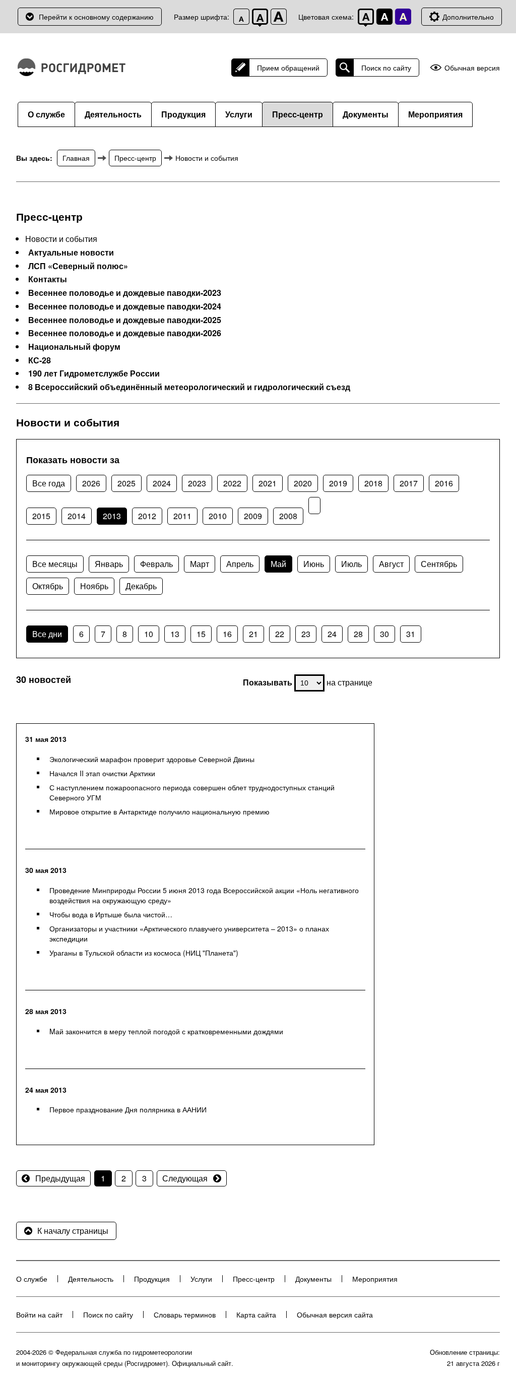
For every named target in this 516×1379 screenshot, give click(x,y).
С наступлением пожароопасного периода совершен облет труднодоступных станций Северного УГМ (192, 792)
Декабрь (141, 586)
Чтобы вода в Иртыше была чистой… (110, 914)
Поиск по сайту (386, 67)
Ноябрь (94, 586)
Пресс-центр (297, 114)
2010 (218, 516)
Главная (76, 158)
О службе (46, 114)
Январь (109, 564)
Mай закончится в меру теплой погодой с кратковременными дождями (166, 1031)
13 (174, 634)
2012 (147, 516)
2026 (91, 483)
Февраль (156, 564)
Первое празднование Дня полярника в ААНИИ (128, 1109)
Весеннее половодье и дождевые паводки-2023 (124, 292)
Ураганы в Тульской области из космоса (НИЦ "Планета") (143, 953)
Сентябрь (439, 564)
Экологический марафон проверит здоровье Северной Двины (151, 759)
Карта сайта (256, 1314)
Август (391, 564)
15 (201, 634)
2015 (41, 516)
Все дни (47, 634)
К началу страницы (72, 1230)
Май (278, 564)
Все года (48, 483)
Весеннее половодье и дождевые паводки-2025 (124, 320)
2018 (373, 483)
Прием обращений (288, 67)
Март (199, 564)
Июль (351, 564)
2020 (303, 483)
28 (358, 634)
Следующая (185, 1178)
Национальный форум (74, 346)
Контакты (47, 279)
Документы (366, 114)
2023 (197, 483)
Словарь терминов (185, 1314)
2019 (338, 483)
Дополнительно (468, 17)
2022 (232, 483)
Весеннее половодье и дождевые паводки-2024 (124, 306)
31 (410, 634)
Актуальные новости (71, 252)
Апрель (239, 564)
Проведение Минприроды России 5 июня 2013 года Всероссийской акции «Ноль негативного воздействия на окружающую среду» (204, 895)
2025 (126, 483)
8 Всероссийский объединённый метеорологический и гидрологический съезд (189, 387)
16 (227, 634)
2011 (182, 516)
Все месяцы (55, 564)
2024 (162, 483)
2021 (268, 483)
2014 (77, 516)
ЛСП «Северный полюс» (78, 266)
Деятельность (113, 114)
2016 (444, 483)
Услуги (238, 114)
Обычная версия (472, 68)
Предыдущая (60, 1178)
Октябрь (47, 586)
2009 (253, 516)
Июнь (313, 564)
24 (332, 634)
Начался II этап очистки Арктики (102, 773)
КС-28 (39, 360)
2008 (288, 516)
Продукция (183, 114)
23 (305, 634)
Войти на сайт (39, 1314)
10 (148, 634)
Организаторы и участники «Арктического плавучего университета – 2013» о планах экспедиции (189, 933)
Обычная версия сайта (335, 1314)
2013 (112, 516)
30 (384, 634)
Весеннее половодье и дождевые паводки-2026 (124, 333)
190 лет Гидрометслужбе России (94, 373)
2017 (409, 483)
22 (279, 634)
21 (253, 634)
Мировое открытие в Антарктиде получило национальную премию (159, 811)
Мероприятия (435, 114)
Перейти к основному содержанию (96, 17)
